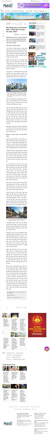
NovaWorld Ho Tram (10, 352)
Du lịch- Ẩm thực (21, 23)
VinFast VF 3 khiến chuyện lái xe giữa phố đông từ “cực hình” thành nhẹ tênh (6, 395)
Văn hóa (18, 24)
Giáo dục (13, 24)
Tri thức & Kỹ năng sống (39, 11)
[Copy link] (3, 31)
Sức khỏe (16, 24)
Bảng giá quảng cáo (36, 1)
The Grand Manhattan (17, 355)
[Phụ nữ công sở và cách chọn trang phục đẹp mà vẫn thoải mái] (23, 368)
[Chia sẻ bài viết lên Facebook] (3, 34)
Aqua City (8, 357)
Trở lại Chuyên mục (7, 308)
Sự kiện (2, 11)
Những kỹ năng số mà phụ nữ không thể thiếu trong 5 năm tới (40, 34)
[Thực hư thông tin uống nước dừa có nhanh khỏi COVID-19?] (6, 315)
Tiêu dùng (25, 24)
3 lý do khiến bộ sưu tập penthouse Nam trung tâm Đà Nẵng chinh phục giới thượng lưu (22, 396)
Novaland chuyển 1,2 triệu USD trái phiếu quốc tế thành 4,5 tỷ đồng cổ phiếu (6, 343)
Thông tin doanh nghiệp (18, 409)
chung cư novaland (19, 352)
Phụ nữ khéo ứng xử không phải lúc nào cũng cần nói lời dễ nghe (40, 47)
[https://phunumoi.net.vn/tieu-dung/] (3, 41)
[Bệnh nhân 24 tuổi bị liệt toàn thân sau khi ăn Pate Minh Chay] (23, 334)
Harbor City (8, 359)
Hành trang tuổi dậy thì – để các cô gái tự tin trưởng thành (40, 27)
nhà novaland (9, 355)
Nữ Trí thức (7, 11)
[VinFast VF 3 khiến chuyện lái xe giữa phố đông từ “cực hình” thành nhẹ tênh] (6, 386)
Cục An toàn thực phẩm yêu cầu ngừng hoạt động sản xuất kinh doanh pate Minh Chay (14, 344)
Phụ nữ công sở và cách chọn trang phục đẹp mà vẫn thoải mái (23, 376)
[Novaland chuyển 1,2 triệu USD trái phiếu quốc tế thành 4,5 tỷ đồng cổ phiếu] (6, 334)
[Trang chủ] (1, 9)
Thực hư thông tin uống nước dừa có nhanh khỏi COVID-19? (6, 323)
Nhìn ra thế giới (29, 11)
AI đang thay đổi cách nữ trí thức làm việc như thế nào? (40, 40)
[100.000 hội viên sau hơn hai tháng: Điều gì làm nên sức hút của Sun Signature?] (15, 386)
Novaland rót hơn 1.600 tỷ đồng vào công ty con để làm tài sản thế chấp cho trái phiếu (23, 325)
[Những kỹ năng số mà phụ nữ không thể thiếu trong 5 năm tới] (32, 34)
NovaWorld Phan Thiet (16, 357)
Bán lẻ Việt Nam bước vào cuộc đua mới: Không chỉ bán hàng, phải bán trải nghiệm (6, 377)
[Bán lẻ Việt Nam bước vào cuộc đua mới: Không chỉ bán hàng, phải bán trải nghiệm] (6, 368)
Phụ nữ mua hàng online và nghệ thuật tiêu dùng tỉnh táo (14, 376)
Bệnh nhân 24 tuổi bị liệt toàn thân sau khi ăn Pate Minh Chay (22, 342)
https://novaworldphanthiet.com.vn (16, 297)
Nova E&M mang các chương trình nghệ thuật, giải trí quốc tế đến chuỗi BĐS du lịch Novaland (14, 325)
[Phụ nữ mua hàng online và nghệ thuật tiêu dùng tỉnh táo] (15, 368)
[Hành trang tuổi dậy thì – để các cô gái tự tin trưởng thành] (32, 27)
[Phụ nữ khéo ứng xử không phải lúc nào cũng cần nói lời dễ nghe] (32, 47)
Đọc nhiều (32, 23)
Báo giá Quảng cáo (27, 409)
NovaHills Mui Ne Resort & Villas (18, 359)
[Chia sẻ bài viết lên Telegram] (3, 36)
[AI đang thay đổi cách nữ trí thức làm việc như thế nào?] (32, 40)
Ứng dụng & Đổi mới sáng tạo (18, 11)
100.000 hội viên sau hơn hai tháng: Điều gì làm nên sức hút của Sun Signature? (15, 395)
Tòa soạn (34, 409)
